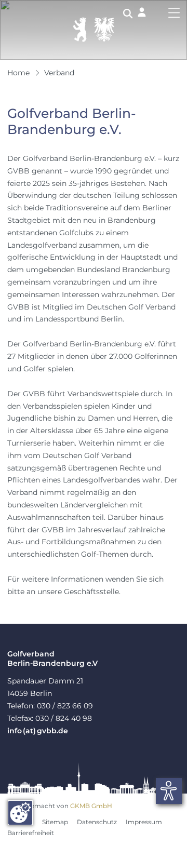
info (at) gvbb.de (37, 730)
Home (18, 72)
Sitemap (55, 822)
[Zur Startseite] (93, 29)
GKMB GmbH (91, 806)
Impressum (144, 822)
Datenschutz (97, 822)
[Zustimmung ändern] (20, 812)
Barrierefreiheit (30, 833)
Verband (59, 72)
